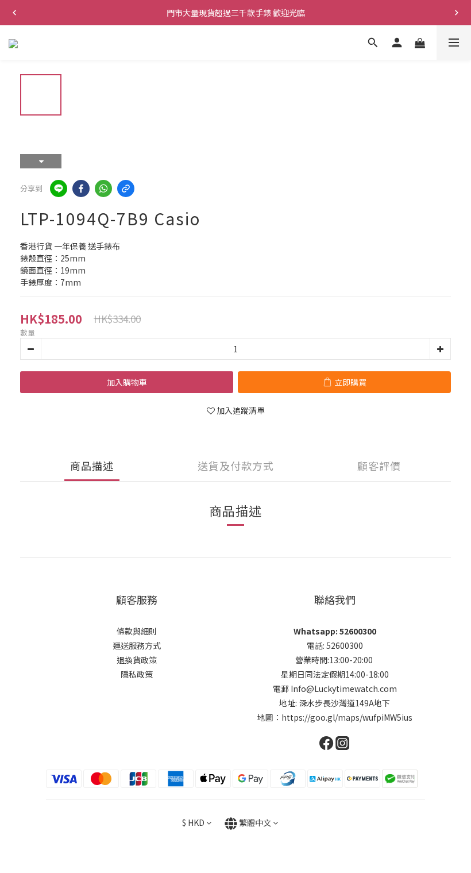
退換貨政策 (137, 660)
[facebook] (81, 188)
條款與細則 (137, 631)
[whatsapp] (103, 188)
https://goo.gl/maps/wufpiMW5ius (346, 717)
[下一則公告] (456, 12)
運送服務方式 (137, 645)
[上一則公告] (14, 12)
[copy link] (125, 188)
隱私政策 (137, 674)
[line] (58, 188)
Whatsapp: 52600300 (335, 631)
